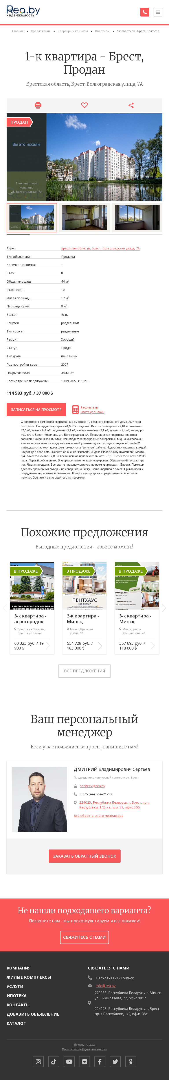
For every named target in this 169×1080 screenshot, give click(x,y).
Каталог (16, 1023)
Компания (19, 968)
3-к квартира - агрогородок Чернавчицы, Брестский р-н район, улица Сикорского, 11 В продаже (31, 618)
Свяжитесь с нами (84, 937)
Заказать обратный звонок (84, 856)
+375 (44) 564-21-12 (96, 794)
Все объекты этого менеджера (98, 815)
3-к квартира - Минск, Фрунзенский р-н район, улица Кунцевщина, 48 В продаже (135, 618)
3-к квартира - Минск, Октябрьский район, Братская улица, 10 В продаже (83, 618)
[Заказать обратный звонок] (144, 12)
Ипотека (16, 995)
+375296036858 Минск (115, 978)
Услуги (15, 986)
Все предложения (84, 670)
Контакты (18, 1004)
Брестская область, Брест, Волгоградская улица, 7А (100, 248)
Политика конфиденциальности (84, 1049)
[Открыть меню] (158, 12)
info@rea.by (106, 985)
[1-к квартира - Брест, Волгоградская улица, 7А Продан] (84, 157)
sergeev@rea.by (92, 786)
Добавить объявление (33, 1014)
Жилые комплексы (29, 977)
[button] (164, 608)
